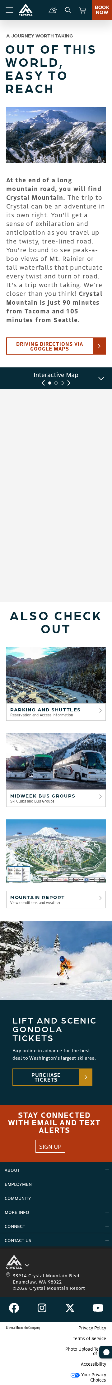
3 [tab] (62, 383)
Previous (43, 383)
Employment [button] (19, 1184)
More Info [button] (17, 1212)
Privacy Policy (92, 1327)
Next (68, 383)
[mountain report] (53, 10)
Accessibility (93, 1364)
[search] (68, 10)
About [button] (12, 1170)
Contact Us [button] (18, 1240)
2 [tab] (56, 383)
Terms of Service (89, 1338)
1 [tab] (50, 383)
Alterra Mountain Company (23, 1327)
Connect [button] (15, 1226)
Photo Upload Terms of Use (85, 1351)
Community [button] (18, 1198)
